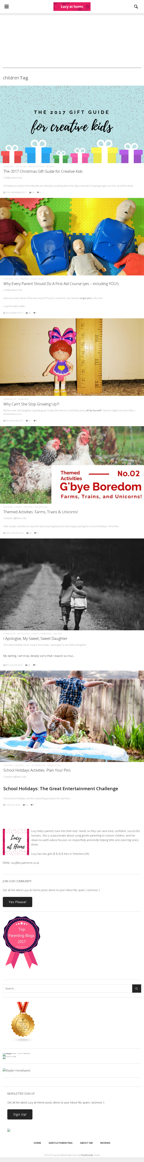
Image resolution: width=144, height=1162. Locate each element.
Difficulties (24, 634)
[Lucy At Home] (72, 6)
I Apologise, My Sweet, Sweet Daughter (35, 638)
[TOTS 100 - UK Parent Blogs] (18, 1053)
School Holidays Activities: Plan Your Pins (37, 770)
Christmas (8, 166)
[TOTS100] (9, 1056)
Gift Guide (21, 166)
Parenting (23, 399)
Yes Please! (17, 902)
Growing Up (9, 399)
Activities (8, 279)
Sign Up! (19, 1114)
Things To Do (37, 279)
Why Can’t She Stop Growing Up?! (31, 404)
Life (17, 279)
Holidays (28, 507)
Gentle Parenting (61, 1143)
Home (37, 1143)
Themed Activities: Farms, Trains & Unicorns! (40, 511)
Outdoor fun (38, 765)
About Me (86, 1143)
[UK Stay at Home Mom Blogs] (23, 1041)
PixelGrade (87, 1155)
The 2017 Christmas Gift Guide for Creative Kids (43, 171)
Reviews (50, 166)
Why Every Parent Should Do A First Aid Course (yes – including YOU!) (60, 283)
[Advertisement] (72, 41)
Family (18, 507)
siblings (57, 634)
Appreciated (9, 634)
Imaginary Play (36, 166)
